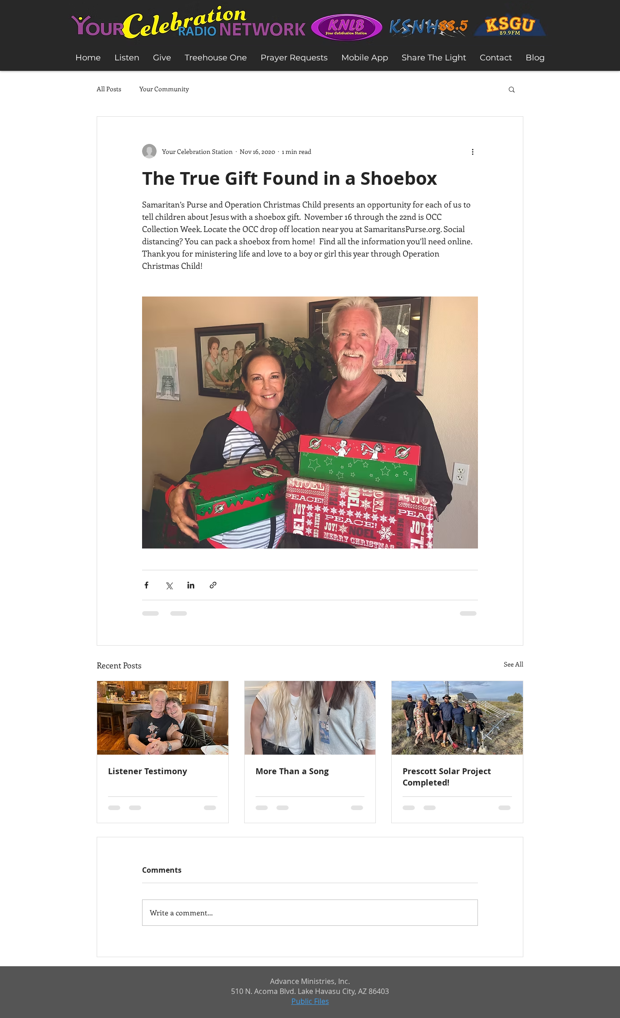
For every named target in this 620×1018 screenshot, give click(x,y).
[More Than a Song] (310, 718)
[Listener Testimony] (162, 718)
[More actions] (472, 151)
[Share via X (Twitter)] (168, 585)
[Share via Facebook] (146, 585)
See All (513, 664)
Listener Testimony (147, 771)
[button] (511, 89)
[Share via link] (213, 585)
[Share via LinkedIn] (191, 585)
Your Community (164, 88)
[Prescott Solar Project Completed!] (457, 718)
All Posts (109, 88)
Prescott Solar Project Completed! (447, 777)
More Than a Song (292, 771)
